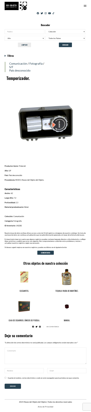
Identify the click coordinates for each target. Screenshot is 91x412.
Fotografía (36, 63)
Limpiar (24, 45)
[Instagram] (46, 13)
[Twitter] (42, 13)
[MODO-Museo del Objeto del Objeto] (16, 6)
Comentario (45, 252)
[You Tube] (49, 13)
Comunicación (18, 63)
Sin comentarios (52, 327)
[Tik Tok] (53, 13)
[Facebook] (38, 13)
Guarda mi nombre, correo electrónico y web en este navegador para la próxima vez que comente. (43, 378)
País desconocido (19, 70)
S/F (11, 67)
